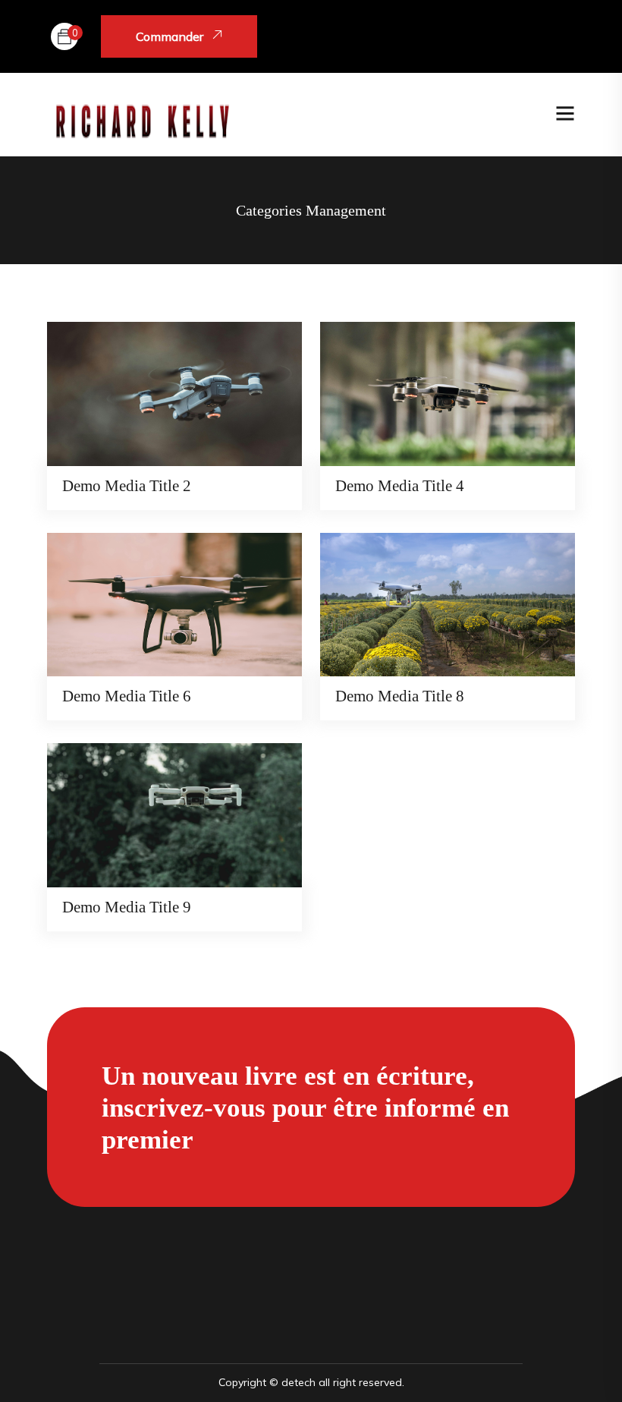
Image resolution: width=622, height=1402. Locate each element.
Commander (171, 36)
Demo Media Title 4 (399, 486)
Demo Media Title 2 (126, 486)
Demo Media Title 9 (126, 907)
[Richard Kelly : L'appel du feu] (142, 114)
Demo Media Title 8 (399, 696)
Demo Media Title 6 (126, 696)
